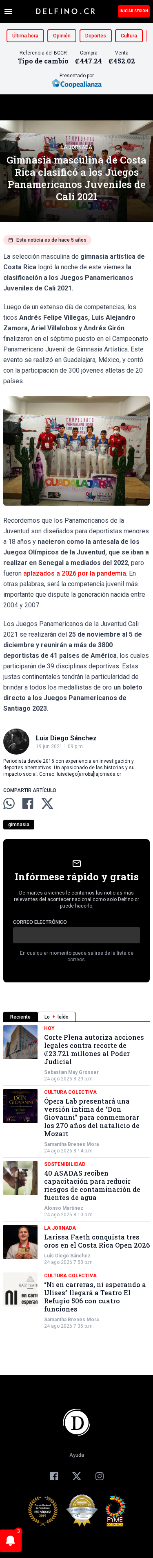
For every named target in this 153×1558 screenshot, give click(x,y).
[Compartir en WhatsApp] (9, 803)
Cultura (129, 36)
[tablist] (76, 1017)
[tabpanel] (76, 1177)
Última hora (25, 36)
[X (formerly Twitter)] (77, 1476)
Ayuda (76, 1455)
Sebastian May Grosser (71, 1072)
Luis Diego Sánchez (67, 1256)
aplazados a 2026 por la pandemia (74, 573)
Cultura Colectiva (70, 1092)
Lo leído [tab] (56, 1017)
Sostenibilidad (64, 1164)
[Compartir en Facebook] (27, 803)
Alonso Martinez (63, 1208)
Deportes (95, 36)
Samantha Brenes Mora (71, 1144)
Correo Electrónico (40, 922)
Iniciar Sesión (134, 11)
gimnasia (18, 824)
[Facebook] (54, 1476)
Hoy (49, 1028)
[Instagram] (99, 1476)
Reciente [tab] (20, 1017)
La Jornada (76, 147)
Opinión (62, 36)
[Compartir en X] (47, 803)
